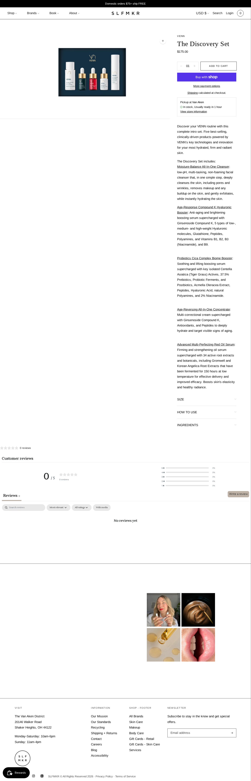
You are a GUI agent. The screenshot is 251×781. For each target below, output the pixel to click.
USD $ (201, 13)
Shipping (192, 92)
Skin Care (136, 722)
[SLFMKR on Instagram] (33, 776)
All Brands (136, 716)
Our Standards (101, 722)
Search (217, 13)
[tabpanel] (125, 533)
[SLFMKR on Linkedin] (42, 776)
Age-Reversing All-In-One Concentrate (203, 309)
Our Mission (99, 716)
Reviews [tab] (11, 495)
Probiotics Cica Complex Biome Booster (204, 258)
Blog (94, 750)
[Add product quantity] (181, 66)
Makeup (134, 727)
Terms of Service (125, 776)
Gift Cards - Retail (141, 739)
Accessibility (99, 755)
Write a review (238, 494)
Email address (179, 729)
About (73, 13)
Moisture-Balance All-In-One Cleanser (203, 166)
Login (229, 13)
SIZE (180, 399)
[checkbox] (102, 507)
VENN (181, 36)
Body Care (136, 733)
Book (52, 13)
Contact (96, 739)
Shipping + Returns (104, 733)
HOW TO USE (187, 412)
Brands (32, 13)
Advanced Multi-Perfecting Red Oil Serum (205, 344)
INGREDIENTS (187, 425)
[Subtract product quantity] (194, 66)
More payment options (206, 86)
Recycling (98, 727)
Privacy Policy (104, 776)
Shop (10, 13)
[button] (188, 468)
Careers (96, 744)
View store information (193, 111)
